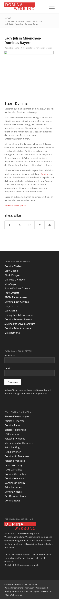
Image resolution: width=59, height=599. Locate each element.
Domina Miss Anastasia (17, 328)
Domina (44, 173)
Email (8, 368)
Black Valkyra (12, 275)
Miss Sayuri (10, 284)
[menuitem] (50, 6)
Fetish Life (29, 48)
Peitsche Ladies (13, 487)
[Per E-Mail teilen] (49, 225)
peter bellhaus (45, 48)
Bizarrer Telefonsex (15, 429)
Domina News (12, 500)
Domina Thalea (12, 266)
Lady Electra (11, 306)
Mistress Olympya (14, 279)
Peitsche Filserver (14, 420)
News (7, 18)
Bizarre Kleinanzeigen (16, 416)
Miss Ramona (12, 332)
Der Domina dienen (15, 496)
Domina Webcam (14, 478)
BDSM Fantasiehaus (15, 297)
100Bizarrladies (13, 469)
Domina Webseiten (15, 474)
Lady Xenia (10, 310)
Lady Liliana (11, 270)
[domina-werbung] (24, 6)
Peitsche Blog (12, 447)
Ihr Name (9, 355)
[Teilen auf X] (20, 225)
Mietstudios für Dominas (18, 443)
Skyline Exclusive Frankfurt (19, 323)
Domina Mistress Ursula (18, 319)
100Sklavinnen (12, 451)
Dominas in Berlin (14, 482)
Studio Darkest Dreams (17, 288)
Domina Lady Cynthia (16, 301)
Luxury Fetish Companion (18, 315)
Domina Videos (13, 491)
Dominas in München (16, 456)
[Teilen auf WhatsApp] (30, 225)
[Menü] (50, 6)
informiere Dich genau (15, 205)
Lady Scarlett (11, 292)
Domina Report (13, 425)
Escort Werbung (13, 465)
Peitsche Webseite (14, 460)
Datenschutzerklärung (13, 588)
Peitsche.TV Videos (14, 438)
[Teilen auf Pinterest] (39, 225)
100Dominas (11, 434)
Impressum (29, 588)
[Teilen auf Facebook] (10, 225)
